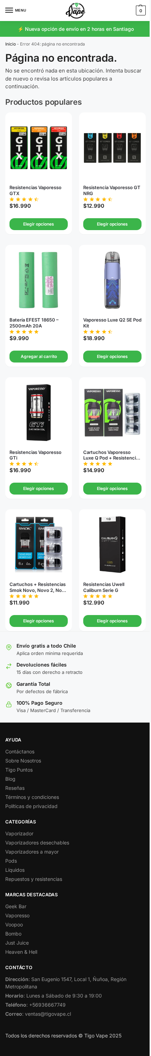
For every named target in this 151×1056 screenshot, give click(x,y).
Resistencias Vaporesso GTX (35, 190)
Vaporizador (19, 833)
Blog (10, 779)
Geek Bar (15, 906)
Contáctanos (19, 751)
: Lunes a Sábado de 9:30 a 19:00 (53, 996)
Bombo (13, 934)
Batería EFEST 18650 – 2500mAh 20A (34, 323)
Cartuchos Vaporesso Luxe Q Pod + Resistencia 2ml (110, 455)
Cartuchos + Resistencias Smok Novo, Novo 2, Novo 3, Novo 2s (38, 587)
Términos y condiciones (32, 797)
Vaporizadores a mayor (32, 852)
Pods (11, 861)
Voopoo (14, 924)
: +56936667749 (35, 1005)
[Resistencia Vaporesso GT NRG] (112, 148)
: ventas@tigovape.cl (38, 1014)
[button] (140, 10)
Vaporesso (17, 915)
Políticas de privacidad (31, 806)
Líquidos (15, 870)
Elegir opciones (38, 224)
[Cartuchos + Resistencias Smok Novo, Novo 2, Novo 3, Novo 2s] (38, 545)
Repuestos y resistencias (33, 879)
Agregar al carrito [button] (39, 356)
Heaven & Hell (21, 952)
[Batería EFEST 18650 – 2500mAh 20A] (38, 280)
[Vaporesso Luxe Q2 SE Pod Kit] (112, 280)
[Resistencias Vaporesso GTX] (38, 148)
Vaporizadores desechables (37, 843)
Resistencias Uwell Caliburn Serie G (103, 587)
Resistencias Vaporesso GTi (35, 455)
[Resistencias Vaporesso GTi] (38, 413)
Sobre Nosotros (23, 761)
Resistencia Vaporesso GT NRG (111, 190)
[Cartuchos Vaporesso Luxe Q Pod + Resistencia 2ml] (112, 413)
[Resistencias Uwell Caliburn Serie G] (112, 545)
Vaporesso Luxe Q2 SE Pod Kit (112, 323)
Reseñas (15, 788)
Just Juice (17, 943)
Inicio (10, 44)
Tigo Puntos (19, 770)
